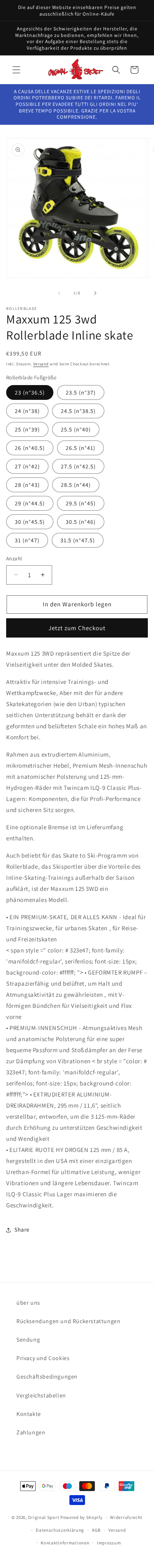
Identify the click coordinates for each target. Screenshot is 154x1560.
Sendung (28, 1339)
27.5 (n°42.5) (78, 466)
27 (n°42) (27, 466)
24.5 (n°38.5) (78, 411)
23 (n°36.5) (30, 392)
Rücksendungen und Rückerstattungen (68, 1321)
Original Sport (43, 1517)
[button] (16, 70)
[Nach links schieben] (59, 293)
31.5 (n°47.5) (77, 540)
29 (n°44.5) (30, 503)
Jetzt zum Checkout (77, 628)
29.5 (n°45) (81, 503)
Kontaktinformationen (65, 1543)
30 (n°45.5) (30, 521)
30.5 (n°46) (81, 521)
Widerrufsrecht (126, 1517)
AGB (96, 1530)
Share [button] (22, 1229)
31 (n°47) (27, 540)
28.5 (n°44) (76, 485)
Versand (41, 364)
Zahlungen (30, 1432)
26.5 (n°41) (80, 448)
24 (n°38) (27, 411)
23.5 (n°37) (81, 392)
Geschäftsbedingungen (47, 1376)
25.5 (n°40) (76, 429)
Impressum (109, 1543)
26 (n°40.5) (30, 448)
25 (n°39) (27, 429)
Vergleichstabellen (41, 1395)
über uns (28, 1302)
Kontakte (28, 1414)
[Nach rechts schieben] (95, 293)
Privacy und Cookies (42, 1358)
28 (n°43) (27, 485)
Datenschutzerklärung (60, 1530)
